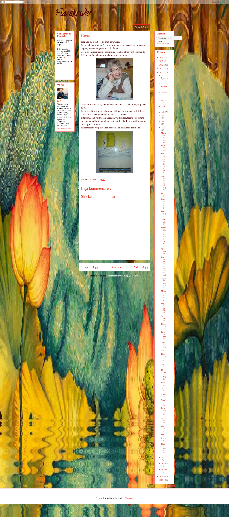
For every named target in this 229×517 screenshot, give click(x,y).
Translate (165, 44)
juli (163, 112)
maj (163, 122)
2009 (161, 480)
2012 (161, 69)
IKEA (163, 434)
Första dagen (163, 326)
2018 (161, 61)
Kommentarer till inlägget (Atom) (122, 275)
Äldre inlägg (140, 267)
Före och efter (163, 357)
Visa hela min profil (64, 128)
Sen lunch (163, 420)
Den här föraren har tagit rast (163, 266)
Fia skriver (73, 14)
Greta (163, 350)
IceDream (163, 148)
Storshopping (163, 344)
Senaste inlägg (89, 267)
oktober (164, 92)
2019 (161, 57)
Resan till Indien (163, 335)
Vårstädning (163, 402)
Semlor (163, 389)
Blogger (128, 498)
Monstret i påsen (163, 137)
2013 (161, 65)
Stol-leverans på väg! (163, 183)
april (163, 128)
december (164, 78)
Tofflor (163, 365)
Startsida (116, 267)
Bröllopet (163, 194)
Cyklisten (163, 395)
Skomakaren (163, 251)
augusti (164, 106)
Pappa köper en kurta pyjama (163, 236)
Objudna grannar (163, 283)
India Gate (163, 214)
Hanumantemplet (163, 203)
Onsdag (163, 439)
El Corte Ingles (163, 374)
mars (163, 457)
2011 (161, 72)
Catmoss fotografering (163, 166)
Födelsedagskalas (163, 448)
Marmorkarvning (163, 295)
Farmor (163, 384)
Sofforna (163, 155)
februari (165, 463)
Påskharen (163, 428)
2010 (161, 476)
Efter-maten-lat (163, 411)
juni (163, 116)
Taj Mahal (163, 318)
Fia (61, 101)
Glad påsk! (163, 222)
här (64, 57)
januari (164, 469)
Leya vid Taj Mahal (163, 308)
